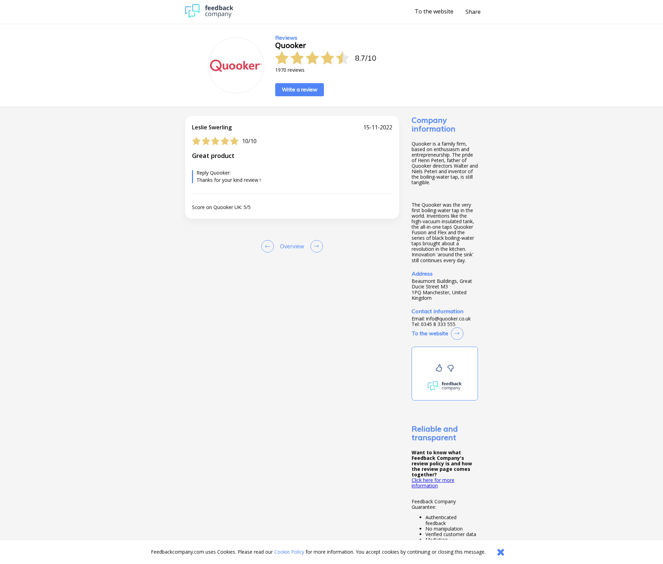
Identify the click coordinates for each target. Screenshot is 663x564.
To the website (434, 11)
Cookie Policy (289, 551)
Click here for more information (433, 483)
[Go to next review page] (315, 246)
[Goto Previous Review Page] (269, 246)
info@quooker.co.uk (448, 318)
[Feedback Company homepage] (209, 16)
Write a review (299, 89)
